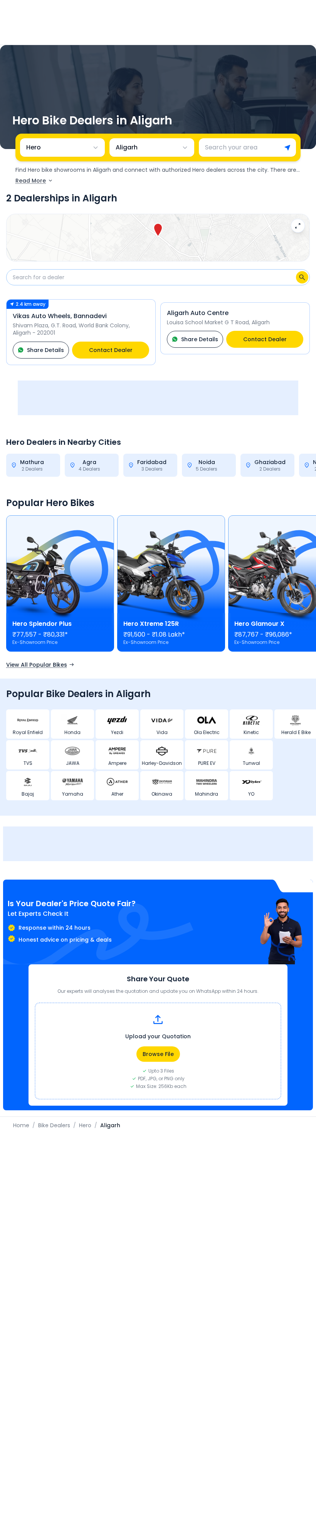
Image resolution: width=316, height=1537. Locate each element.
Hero (85, 1125)
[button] (158, 230)
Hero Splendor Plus (42, 623)
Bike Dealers (54, 1125)
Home (21, 1125)
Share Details (45, 350)
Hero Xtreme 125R (151, 623)
